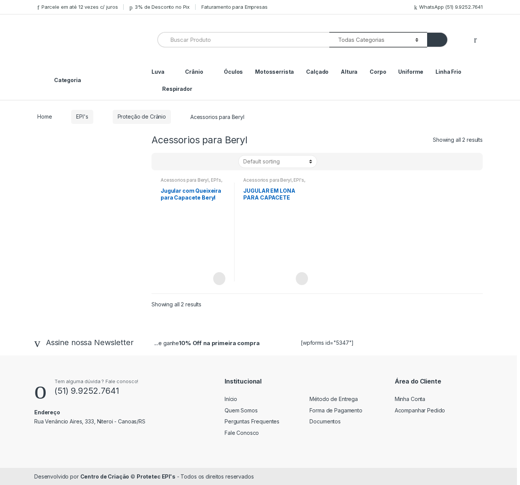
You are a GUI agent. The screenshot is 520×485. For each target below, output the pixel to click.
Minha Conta (410, 399)
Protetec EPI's (156, 476)
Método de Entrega (333, 399)
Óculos (233, 71)
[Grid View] (161, 161)
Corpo (378, 71)
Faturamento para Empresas (234, 7)
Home (44, 116)
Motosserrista (274, 71)
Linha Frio (448, 71)
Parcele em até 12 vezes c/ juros (79, 7)
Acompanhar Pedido (420, 410)
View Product (218, 278)
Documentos (325, 421)
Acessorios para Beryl (185, 180)
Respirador (177, 89)
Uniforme (410, 71)
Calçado (317, 71)
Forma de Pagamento (335, 410)
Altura (349, 71)
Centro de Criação (104, 476)
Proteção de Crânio (142, 116)
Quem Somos (241, 410)
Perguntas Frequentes (252, 421)
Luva (158, 71)
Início (231, 399)
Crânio (194, 71)
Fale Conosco (242, 433)
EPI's (82, 116)
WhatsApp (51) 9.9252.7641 (451, 7)
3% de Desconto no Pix (162, 7)
